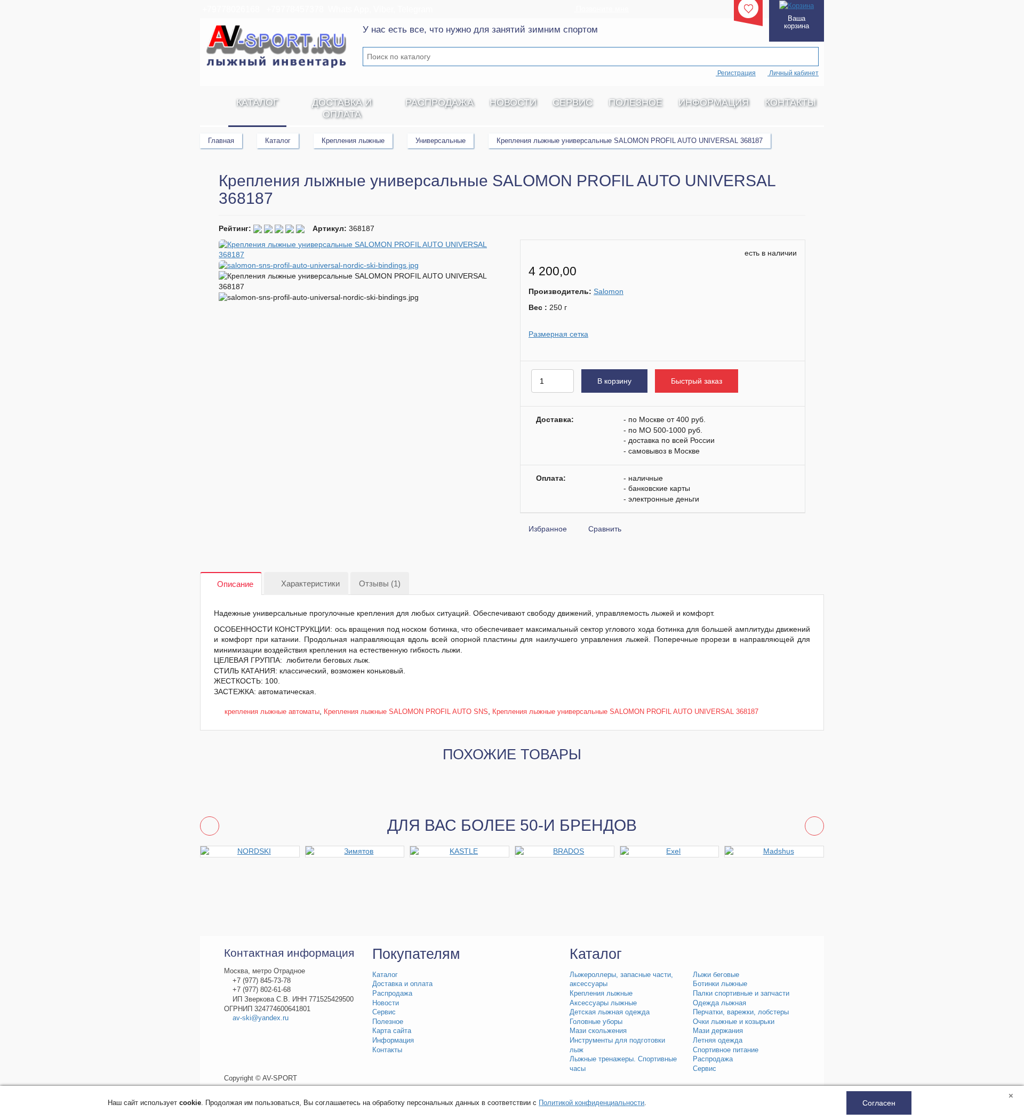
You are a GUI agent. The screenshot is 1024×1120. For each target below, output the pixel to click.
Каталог (257, 102)
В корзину (614, 381)
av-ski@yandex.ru (261, 1018)
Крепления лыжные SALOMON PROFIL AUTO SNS (406, 712)
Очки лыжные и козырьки (733, 1022)
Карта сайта (391, 1031)
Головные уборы (596, 1022)
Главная (221, 141)
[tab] (231, 584)
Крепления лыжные (353, 141)
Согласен (878, 1103)
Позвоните (601, 8)
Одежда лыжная (719, 1003)
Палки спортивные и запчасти (741, 993)
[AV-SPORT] (214, 102)
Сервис (573, 102)
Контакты (790, 102)
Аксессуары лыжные (603, 1003)
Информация (713, 102)
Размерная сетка (558, 334)
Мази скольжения (598, 1031)
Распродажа (439, 102)
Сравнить (604, 529)
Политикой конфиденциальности (591, 1103)
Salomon (608, 291)
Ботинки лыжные (720, 984)
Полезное (635, 102)
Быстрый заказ (696, 381)
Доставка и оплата (342, 108)
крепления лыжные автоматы (272, 712)
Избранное (548, 529)
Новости (513, 102)
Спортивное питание (725, 1050)
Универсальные (440, 141)
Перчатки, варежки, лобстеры (741, 1012)
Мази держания (718, 1031)
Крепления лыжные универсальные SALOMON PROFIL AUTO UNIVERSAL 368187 (625, 712)
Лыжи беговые (716, 975)
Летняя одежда (717, 1040)
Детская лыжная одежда (610, 1012)
